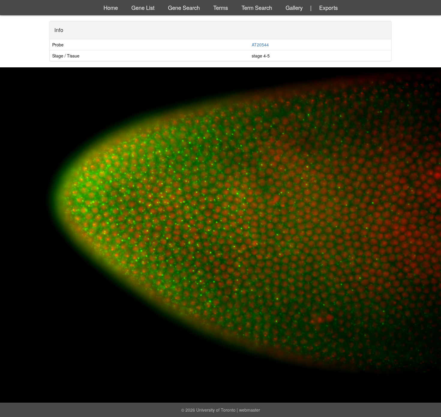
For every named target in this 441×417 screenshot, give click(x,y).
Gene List (142, 7)
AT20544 (260, 45)
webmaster (249, 410)
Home (111, 7)
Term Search (257, 7)
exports (328, 7)
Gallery (294, 7)
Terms (220, 7)
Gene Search (184, 7)
